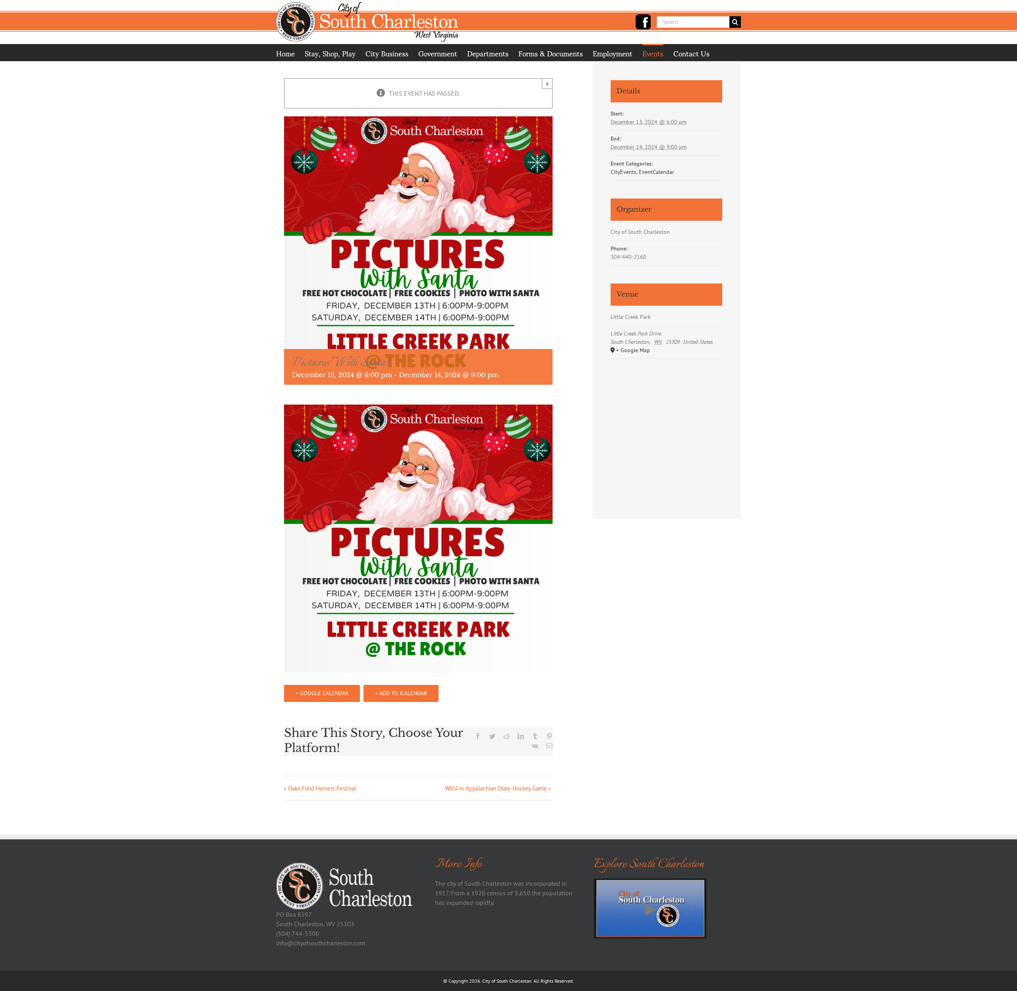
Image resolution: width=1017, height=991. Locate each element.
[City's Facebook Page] (643, 21)
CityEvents (623, 171)
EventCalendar (656, 171)
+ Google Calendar (322, 693)
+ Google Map (633, 350)
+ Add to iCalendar (401, 693)
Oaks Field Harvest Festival (322, 788)
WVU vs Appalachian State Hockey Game (496, 788)
